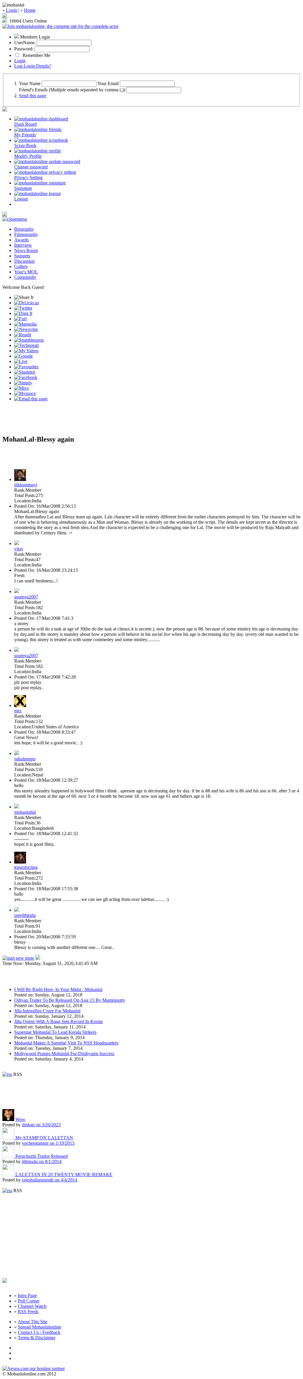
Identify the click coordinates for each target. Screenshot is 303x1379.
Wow (20, 1119)
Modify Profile (28, 156)
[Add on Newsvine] (26, 329)
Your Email (108, 83)
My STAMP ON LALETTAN (44, 1137)
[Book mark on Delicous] (26, 302)
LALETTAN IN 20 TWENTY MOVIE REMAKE (63, 1174)
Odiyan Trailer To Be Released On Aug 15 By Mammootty (69, 1000)
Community (25, 277)
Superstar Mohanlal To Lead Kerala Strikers (55, 1032)
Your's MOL (26, 271)
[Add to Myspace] (25, 393)
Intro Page (27, 1295)
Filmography (26, 234)
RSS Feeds (28, 1311)
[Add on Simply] (23, 382)
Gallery (21, 266)
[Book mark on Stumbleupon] (29, 340)
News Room (26, 250)
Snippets (22, 255)
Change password (31, 166)
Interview (23, 245)
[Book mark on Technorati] (26, 345)
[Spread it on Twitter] (23, 307)
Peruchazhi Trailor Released (41, 1156)
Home (30, 10)
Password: (23, 48)
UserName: (25, 42)
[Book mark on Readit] (22, 334)
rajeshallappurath (49, 1179)
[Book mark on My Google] (23, 356)
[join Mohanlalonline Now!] (4, 16)
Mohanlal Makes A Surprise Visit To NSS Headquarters (66, 1042)
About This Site (32, 1321)
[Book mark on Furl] (20, 318)
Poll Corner (28, 1300)
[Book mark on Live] (21, 361)
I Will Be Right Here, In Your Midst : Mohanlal (58, 989)
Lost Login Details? (32, 66)
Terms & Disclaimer (36, 1337)
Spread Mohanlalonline (39, 1326)
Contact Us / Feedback (39, 1332)
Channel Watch (32, 1306)
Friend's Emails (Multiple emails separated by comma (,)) (72, 89)
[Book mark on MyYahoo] (26, 350)
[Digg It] (23, 313)
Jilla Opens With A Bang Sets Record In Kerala (58, 1021)
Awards (21, 239)
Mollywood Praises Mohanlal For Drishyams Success (64, 1053)
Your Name (30, 83)
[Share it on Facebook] (25, 377)
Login (11, 10)
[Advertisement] (71, 420)
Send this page (32, 95)
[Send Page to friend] (31, 398)
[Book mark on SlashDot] (24, 372)
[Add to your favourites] (26, 366)
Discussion (24, 261)
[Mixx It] (21, 388)
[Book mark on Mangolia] (25, 324)
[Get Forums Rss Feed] (7, 1190)
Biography (24, 229)
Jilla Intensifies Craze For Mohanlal (47, 1010)
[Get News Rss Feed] (7, 1074)
